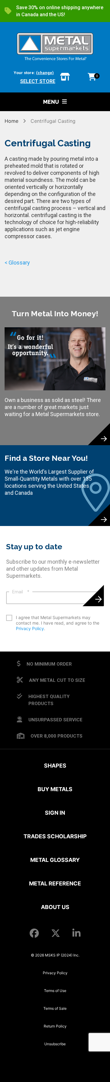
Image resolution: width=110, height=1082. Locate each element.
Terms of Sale (55, 1008)
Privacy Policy (30, 628)
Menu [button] (51, 102)
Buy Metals (55, 789)
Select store (37, 81)
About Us (55, 907)
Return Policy (55, 1026)
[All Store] (65, 77)
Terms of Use (55, 990)
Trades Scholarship (55, 836)
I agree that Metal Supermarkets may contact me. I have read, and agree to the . (57, 623)
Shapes (55, 765)
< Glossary (17, 262)
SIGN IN (55, 813)
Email (20, 591)
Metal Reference (55, 883)
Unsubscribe (55, 1044)
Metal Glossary (55, 860)
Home (12, 121)
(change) (45, 72)
